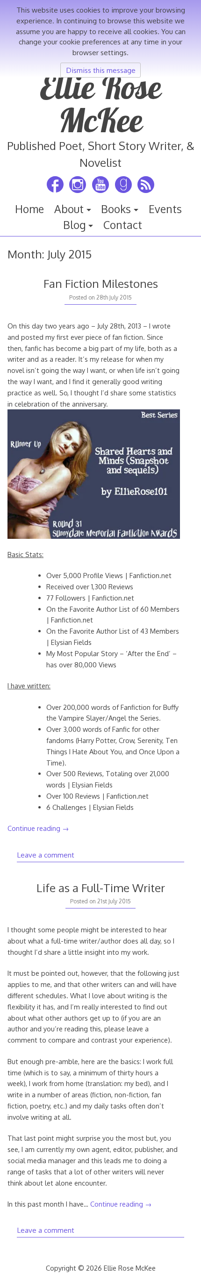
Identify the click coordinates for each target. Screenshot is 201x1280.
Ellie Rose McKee (100, 103)
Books (116, 208)
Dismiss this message (101, 70)
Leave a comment (45, 854)
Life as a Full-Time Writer (100, 887)
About (69, 208)
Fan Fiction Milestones (100, 283)
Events (165, 208)
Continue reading (38, 828)
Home (29, 208)
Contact (122, 224)
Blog (74, 224)
